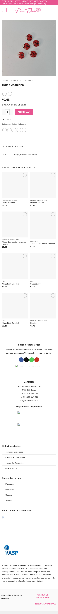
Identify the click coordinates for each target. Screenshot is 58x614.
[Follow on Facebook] (21, 359)
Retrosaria (17, 81)
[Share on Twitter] (14, 130)
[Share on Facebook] (9, 130)
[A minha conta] (50, 10)
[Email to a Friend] (19, 130)
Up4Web (5, 599)
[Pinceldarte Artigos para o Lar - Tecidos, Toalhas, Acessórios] (29, 10)
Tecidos (8, 500)
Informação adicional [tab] (13, 146)
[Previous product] (10, 94)
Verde (34, 154)
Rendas (33, 323)
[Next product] (4, 94)
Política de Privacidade (15, 457)
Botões (29, 81)
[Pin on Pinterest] (24, 130)
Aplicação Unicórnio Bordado (42, 244)
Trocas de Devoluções (14, 463)
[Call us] (31, 359)
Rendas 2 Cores (37, 203)
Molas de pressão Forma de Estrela (14, 243)
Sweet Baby (35, 284)
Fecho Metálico (8, 203)
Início (5, 81)
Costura (8, 495)
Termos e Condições (14, 452)
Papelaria (9, 484)
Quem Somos (11, 468)
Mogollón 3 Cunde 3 (10, 284)
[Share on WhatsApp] (4, 130)
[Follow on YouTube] (36, 359)
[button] (4, 10)
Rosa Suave (25, 154)
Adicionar (24, 112)
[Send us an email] (26, 359)
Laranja (16, 154)
